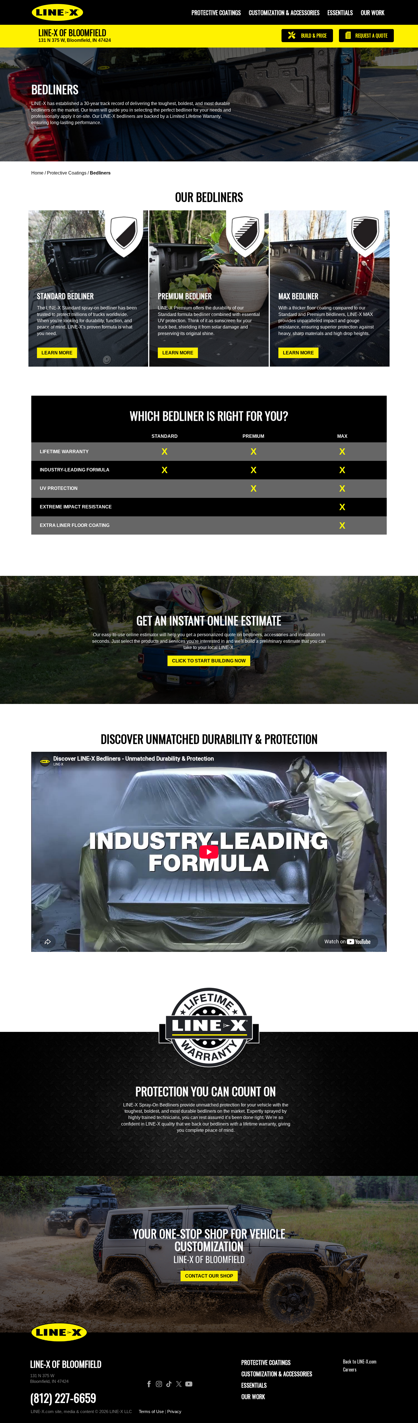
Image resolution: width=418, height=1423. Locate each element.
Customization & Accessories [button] (284, 12)
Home (37, 173)
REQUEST (370, 35)
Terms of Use (151, 1411)
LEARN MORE (57, 352)
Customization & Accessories (276, 1373)
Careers (350, 1369)
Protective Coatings (66, 173)
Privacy (174, 1411)
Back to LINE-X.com (359, 1361)
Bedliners (100, 173)
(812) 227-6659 (63, 1397)
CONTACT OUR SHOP (209, 1276)
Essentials (340, 12)
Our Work (372, 12)
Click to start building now (209, 660)
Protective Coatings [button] (216, 12)
